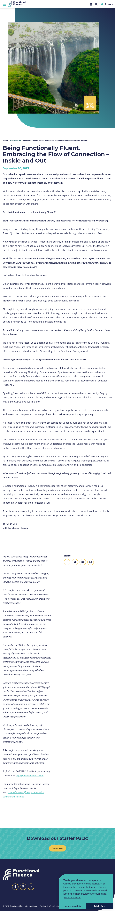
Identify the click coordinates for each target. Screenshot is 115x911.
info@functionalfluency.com (29, 775)
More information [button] (72, 897)
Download (58, 848)
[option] (53, 68)
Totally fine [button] (99, 906)
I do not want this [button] (72, 906)
